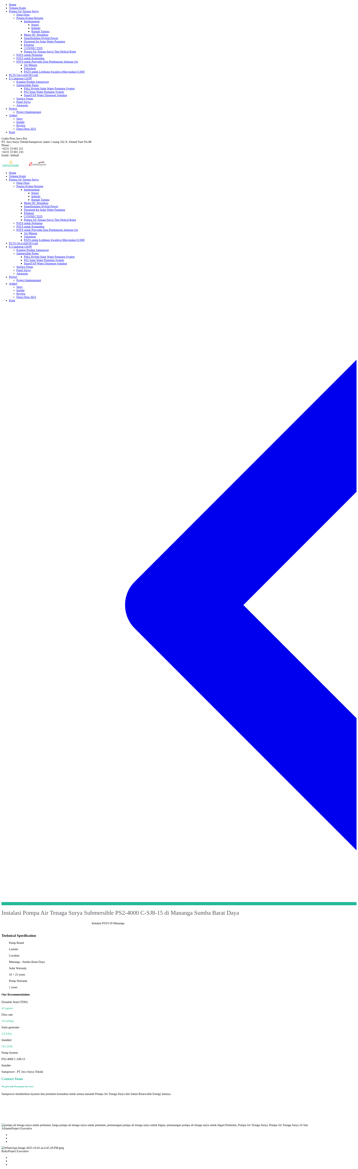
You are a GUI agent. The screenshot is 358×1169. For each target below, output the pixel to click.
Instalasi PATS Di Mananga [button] (108, 923)
